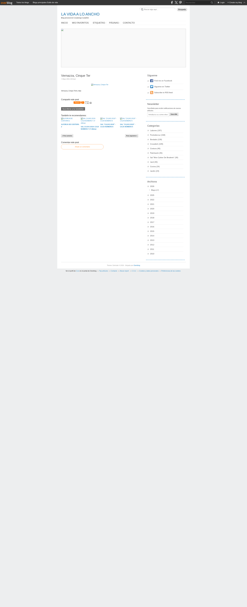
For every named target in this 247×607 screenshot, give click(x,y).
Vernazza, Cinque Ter (75, 75)
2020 (152, 209)
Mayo (153, 190)
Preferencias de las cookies (171, 271)
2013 (152, 240)
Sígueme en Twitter (162, 87)
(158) (157, 135)
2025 (152, 195)
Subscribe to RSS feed (163, 92)
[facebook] (172, 2)
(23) (154, 171)
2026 (152, 186)
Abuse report (124, 271)
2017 (152, 222)
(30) (164, 157)
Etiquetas (99, 23)
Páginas (114, 23)
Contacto (129, 23)
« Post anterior (67, 136)
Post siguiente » (131, 136)
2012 (152, 245)
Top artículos (103, 271)
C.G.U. (134, 271)
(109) (156, 144)
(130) (156, 139)
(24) (155, 166)
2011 (152, 249)
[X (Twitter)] (176, 2)
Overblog (137, 265)
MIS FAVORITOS (80, 23)
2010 (152, 254)
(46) (155, 148)
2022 (152, 200)
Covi (77, 271)
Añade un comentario (82, 147)
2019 (152, 213)
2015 (152, 231)
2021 (152, 204)
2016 (152, 227)
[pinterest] (180, 2)
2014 (152, 236)
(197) (156, 130)
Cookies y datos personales (149, 271)
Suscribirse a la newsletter (73, 109)
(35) (156, 153)
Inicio (64, 23)
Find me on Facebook (163, 81)
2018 (152, 218)
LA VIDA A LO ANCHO (80, 14)
